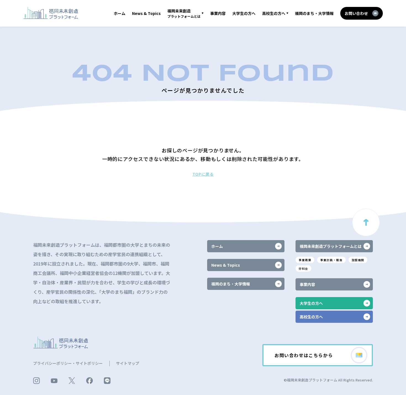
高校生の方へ (273, 13)
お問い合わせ (356, 13)
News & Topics (146, 13)
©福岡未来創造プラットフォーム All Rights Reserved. (328, 380)
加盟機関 (358, 260)
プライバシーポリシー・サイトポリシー (68, 363)
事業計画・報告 (331, 260)
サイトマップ (127, 363)
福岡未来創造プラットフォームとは (331, 246)
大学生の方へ (243, 13)
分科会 (303, 268)
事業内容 (218, 13)
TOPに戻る (203, 174)
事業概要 (305, 260)
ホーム (119, 13)
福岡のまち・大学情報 (314, 13)
